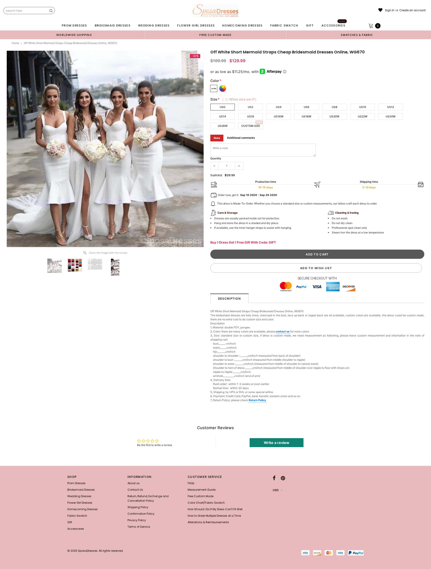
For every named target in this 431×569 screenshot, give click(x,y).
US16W (279, 116)
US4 (278, 107)
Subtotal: (216, 175)
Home (15, 43)
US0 (222, 107)
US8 (334, 107)
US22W (362, 116)
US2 (250, 107)
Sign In (389, 10)
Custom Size (250, 125)
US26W (223, 125)
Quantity (215, 158)
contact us (283, 331)
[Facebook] (274, 478)
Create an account (412, 10)
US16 (250, 116)
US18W (306, 116)
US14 (222, 116)
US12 (390, 107)
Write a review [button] (276, 442)
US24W (391, 116)
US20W (334, 116)
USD (276, 490)
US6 (306, 107)
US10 (362, 107)
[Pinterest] (283, 478)
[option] (74, 35)
